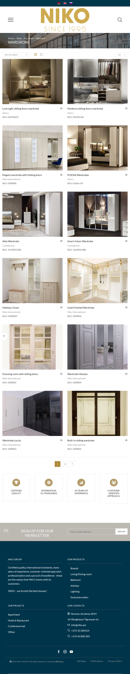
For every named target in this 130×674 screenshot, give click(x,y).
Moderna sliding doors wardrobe (85, 108)
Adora (5, 113)
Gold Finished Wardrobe (80, 307)
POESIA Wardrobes (78, 174)
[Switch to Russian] (71, 3)
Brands (74, 568)
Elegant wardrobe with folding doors (22, 174)
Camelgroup (8, 245)
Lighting (75, 591)
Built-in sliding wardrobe (80, 440)
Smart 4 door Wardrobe (80, 241)
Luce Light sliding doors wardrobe (20, 108)
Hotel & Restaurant (18, 620)
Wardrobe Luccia (11, 440)
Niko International (11, 179)
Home (11, 38)
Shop (19, 38)
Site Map (81, 661)
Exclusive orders (79, 597)
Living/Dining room (81, 574)
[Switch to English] (65, 3)
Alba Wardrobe (10, 241)
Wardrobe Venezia (77, 373)
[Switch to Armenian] (59, 3)
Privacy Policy (115, 661)
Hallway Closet (10, 307)
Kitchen (75, 585)
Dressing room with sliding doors (20, 373)
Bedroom (40, 38)
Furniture (29, 38)
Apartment (14, 614)
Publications (97, 661)
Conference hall (16, 626)
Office (11, 631)
